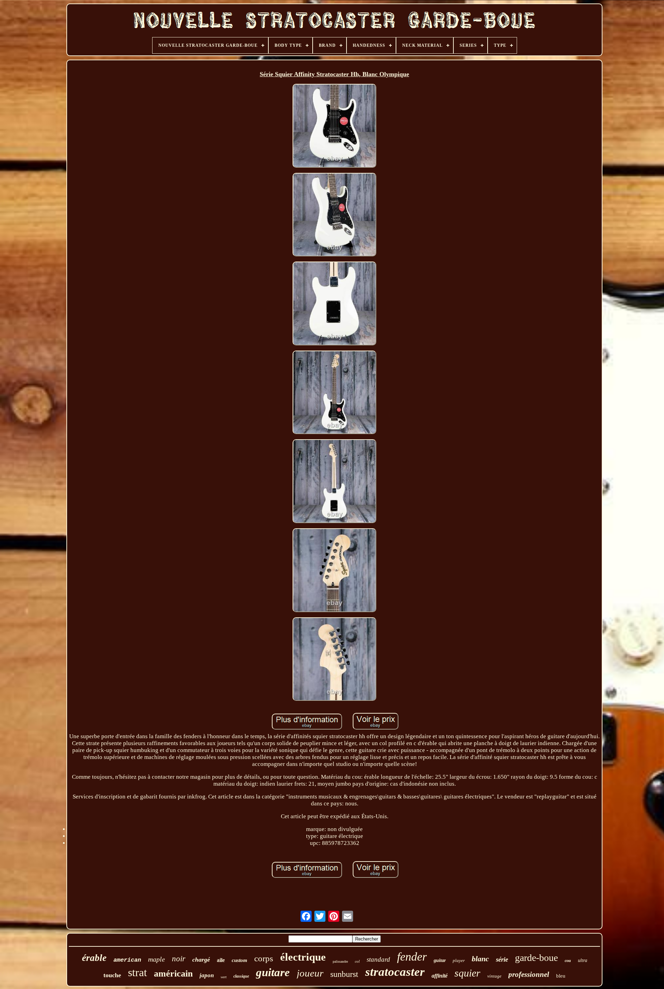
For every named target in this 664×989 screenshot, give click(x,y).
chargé (201, 959)
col (357, 961)
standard (378, 959)
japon (207, 975)
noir (178, 958)
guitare (273, 972)
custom (239, 960)
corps (263, 958)
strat (137, 972)
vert (224, 977)
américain (173, 974)
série (502, 959)
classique (241, 976)
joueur (310, 973)
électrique (303, 957)
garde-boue (536, 957)
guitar (440, 960)
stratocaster (395, 972)
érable (94, 958)
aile (221, 960)
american (127, 960)
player (459, 960)
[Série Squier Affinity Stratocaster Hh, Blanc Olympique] (334, 126)
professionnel (528, 974)
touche (112, 975)
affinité (440, 976)
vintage (494, 976)
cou (568, 960)
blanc (480, 958)
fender (412, 956)
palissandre (340, 961)
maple (156, 959)
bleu (560, 976)
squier (467, 973)
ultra (582, 960)
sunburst (344, 974)
